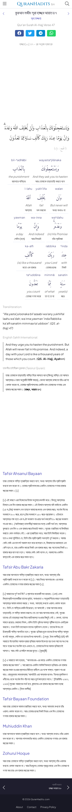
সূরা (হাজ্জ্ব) (36, 18)
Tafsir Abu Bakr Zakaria (23, 566)
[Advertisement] (36, 84)
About (19, 807)
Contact (31, 807)
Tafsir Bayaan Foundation (26, 698)
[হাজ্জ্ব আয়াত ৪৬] (3, 13)
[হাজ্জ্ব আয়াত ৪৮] (68, 13)
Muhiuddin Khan (17, 726)
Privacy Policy (48, 807)
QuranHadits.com (40, 799)
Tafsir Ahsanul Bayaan (22, 473)
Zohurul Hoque (16, 753)
